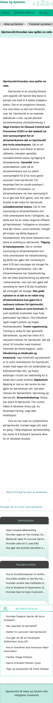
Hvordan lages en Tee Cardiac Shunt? (27, 534)
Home (5, 12)
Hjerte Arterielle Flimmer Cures (23, 662)
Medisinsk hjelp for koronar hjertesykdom (29, 538)
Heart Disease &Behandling (21, 530)
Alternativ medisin (24, 12)
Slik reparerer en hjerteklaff (21, 625)
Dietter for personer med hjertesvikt (26, 631)
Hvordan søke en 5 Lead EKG (22, 543)
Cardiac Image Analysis (19, 657)
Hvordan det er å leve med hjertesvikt (21, 506)
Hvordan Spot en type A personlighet (27, 591)
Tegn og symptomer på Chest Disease (27, 668)
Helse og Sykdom (13, 24)
